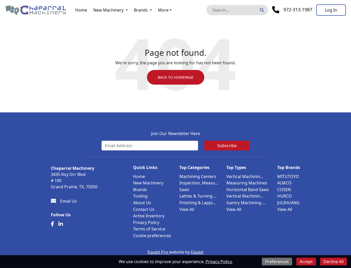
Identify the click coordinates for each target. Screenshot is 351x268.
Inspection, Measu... (198, 183)
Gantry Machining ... (245, 203)
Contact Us (143, 209)
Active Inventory (148, 216)
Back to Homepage (175, 77)
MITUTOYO (288, 176)
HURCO (284, 196)
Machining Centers (197, 176)
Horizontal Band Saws (247, 189)
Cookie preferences (152, 235)
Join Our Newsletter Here (175, 133)
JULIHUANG (288, 203)
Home (81, 10)
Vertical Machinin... (244, 176)
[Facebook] (52, 224)
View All (186, 209)
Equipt (197, 252)
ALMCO (284, 183)
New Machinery (108, 10)
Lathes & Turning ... (198, 196)
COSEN (284, 189)
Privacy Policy (146, 222)
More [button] (163, 10)
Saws (184, 189)
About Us (142, 203)
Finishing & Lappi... (197, 203)
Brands (141, 10)
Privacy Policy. (219, 261)
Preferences (277, 261)
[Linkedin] (60, 224)
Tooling (140, 196)
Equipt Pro (158, 252)
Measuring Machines (246, 183)
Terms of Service (149, 229)
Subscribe (227, 145)
